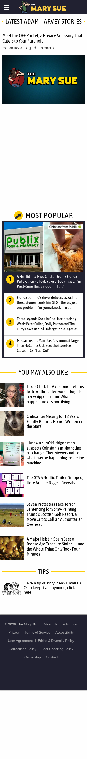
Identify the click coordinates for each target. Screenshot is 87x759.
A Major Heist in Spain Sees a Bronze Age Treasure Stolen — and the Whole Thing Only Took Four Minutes (55, 546)
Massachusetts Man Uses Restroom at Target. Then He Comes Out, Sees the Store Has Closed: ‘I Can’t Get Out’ (48, 345)
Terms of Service (37, 632)
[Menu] (6, 7)
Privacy (14, 632)
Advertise (70, 624)
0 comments (46, 48)
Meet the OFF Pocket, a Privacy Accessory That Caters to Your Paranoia (42, 38)
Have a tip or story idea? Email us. (53, 583)
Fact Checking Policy (57, 649)
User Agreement (20, 641)
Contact (52, 657)
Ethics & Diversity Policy (56, 641)
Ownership (32, 657)
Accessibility (64, 632)
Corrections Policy (22, 649)
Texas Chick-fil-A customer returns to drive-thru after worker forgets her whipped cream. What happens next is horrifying (55, 394)
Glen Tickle (14, 48)
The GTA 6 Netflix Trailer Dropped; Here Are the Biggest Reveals (55, 480)
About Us (51, 624)
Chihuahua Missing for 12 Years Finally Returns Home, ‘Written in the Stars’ (54, 421)
